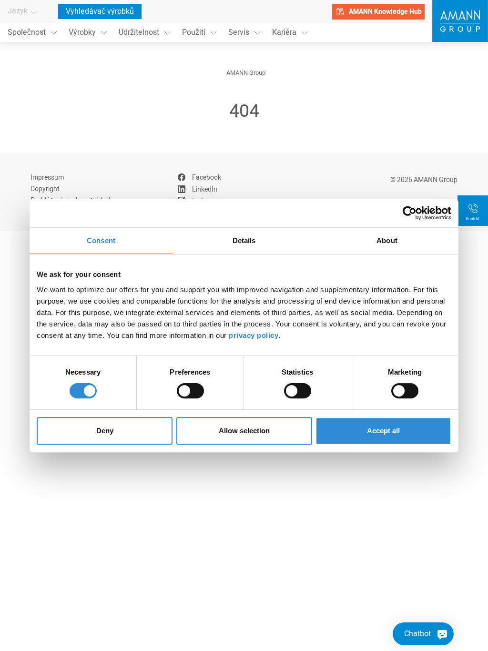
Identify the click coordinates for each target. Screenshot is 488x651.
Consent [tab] (101, 240)
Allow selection (244, 431)
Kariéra (284, 32)
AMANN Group (245, 73)
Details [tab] (244, 240)
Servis (238, 32)
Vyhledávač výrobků (100, 11)
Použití (193, 32)
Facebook (206, 177)
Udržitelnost (139, 32)
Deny (104, 431)
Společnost (27, 32)
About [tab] (386, 240)
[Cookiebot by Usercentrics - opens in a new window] (409, 213)
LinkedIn (204, 189)
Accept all (383, 431)
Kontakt (472, 219)
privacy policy (253, 335)
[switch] (190, 390)
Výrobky (82, 32)
